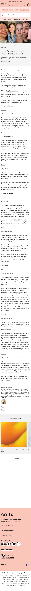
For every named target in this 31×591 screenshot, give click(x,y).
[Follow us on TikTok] (19, 544)
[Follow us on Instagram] (3, 544)
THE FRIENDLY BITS (8, 531)
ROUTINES (17, 19)
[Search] (6, 4)
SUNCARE (25, 19)
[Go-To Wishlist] (9, 4)
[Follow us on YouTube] (14, 544)
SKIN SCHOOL (7, 19)
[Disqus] (15, 484)
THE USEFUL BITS (7, 525)
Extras (3, 47)
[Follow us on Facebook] (9, 544)
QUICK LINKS (6, 536)
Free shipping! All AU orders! (15, 1)
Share (3, 409)
